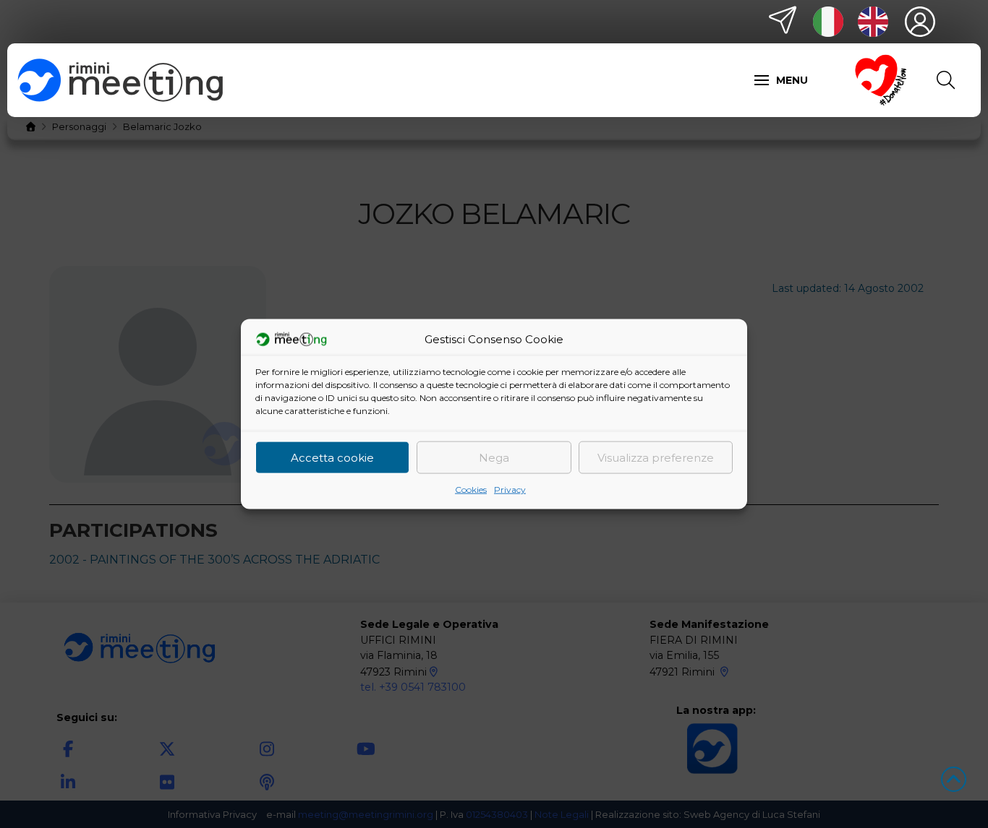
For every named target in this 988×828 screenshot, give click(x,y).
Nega (494, 457)
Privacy (510, 489)
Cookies (471, 489)
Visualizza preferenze (655, 457)
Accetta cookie (332, 457)
